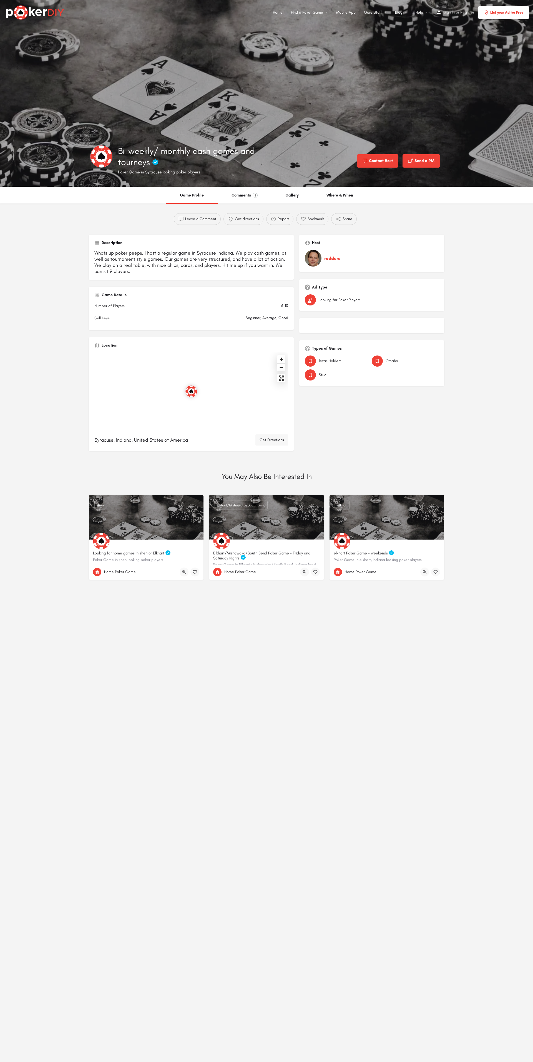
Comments (244, 195)
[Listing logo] (101, 156)
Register (467, 12)
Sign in (449, 12)
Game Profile (192, 195)
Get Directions (272, 439)
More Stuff (373, 12)
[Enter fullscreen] (281, 378)
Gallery (292, 195)
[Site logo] (35, 12)
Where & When (339, 195)
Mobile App (346, 12)
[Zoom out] (281, 367)
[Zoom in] (281, 359)
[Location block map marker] (191, 391)
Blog (399, 12)
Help (419, 12)
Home (278, 12)
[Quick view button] (184, 572)
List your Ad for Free (506, 12)
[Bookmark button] (194, 572)
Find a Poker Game (307, 12)
